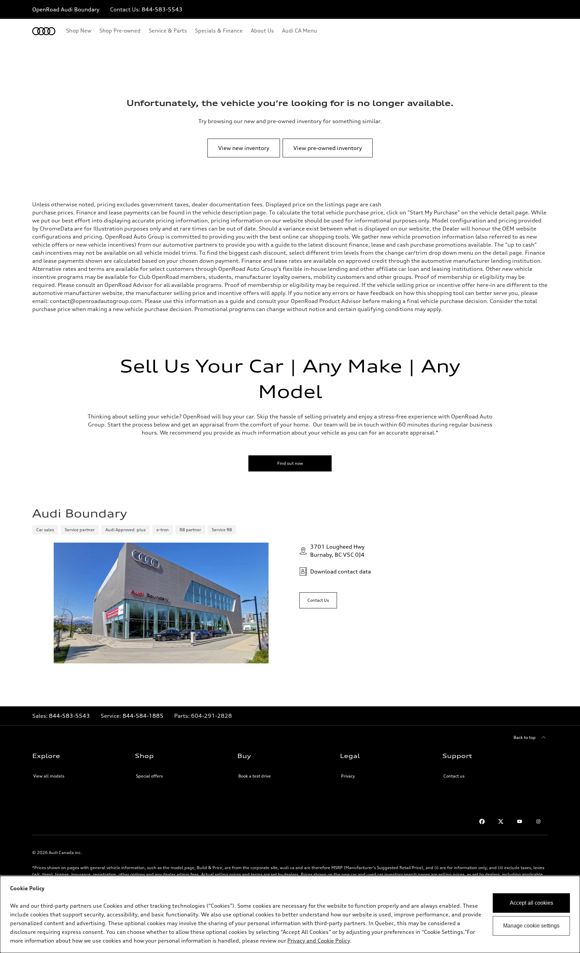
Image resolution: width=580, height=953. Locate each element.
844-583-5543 (162, 9)
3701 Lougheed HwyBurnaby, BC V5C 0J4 (337, 550)
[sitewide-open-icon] (556, 9)
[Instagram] (538, 821)
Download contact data (340, 571)
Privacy (348, 776)
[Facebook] (482, 821)
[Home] (43, 31)
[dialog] (290, 914)
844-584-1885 (143, 715)
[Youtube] (519, 821)
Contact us (454, 776)
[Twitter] (500, 821)
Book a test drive (254, 776)
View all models (48, 776)
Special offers (149, 776)
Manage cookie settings (531, 926)
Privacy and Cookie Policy (318, 940)
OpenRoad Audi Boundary (65, 9)
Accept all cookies (531, 903)
